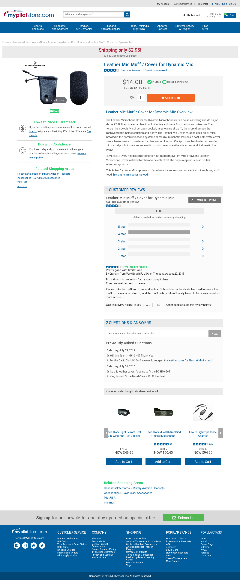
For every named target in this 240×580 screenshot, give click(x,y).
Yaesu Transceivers (176, 558)
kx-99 (203, 539)
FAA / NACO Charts (176, 539)
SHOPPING (133, 532)
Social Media (98, 541)
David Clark (172, 550)
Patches (205, 553)
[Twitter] (42, 545)
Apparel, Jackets (162, 27)
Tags (128, 565)
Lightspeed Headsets (177, 553)
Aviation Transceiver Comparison (143, 541)
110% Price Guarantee (103, 552)
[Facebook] (17, 545)
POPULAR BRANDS (178, 532)
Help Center (202, 4)
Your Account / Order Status (72, 544)
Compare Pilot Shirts (136, 552)
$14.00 (132, 82)
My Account (163, 4)
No (158, 305)
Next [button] (220, 433)
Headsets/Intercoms (24, 42)
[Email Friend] (54, 111)
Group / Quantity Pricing (104, 549)
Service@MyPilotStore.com (29, 538)
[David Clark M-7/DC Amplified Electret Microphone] (163, 412)
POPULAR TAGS (211, 532)
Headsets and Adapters (60, 27)
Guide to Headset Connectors (141, 544)
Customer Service (182, 4)
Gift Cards (62, 541)
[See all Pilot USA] (35, 68)
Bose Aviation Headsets (178, 541)
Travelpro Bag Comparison (140, 555)
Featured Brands (134, 562)
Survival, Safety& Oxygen (185, 27)
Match (33, 131)
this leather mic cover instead (130, 174)
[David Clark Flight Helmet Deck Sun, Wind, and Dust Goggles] (124, 412)
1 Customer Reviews (129, 70)
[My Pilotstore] (29, 531)
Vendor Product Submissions (100, 545)
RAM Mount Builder (136, 539)
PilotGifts (205, 27)
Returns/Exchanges (67, 539)
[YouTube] (34, 545)
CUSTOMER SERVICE (71, 532)
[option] (124, 433)
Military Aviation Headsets (54, 42)
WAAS (204, 550)
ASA (168, 544)
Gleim (169, 555)
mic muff (22, 186)
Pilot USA (76, 42)
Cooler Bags (207, 544)
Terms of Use (99, 558)
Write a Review (206, 199)
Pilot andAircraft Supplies (111, 27)
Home (6, 42)
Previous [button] (106, 433)
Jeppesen (171, 547)
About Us (96, 539)
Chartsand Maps (38, 27)
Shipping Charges (66, 550)
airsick (204, 541)
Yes (148, 305)
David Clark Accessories (47, 177)
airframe (205, 547)
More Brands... (173, 561)
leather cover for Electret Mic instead (190, 360)
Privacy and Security (102, 555)
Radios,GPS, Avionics (84, 27)
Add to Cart (172, 98)
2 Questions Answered (155, 70)
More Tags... (207, 555)
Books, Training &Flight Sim (139, 27)
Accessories (24, 177)
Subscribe (185, 518)
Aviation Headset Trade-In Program (139, 548)
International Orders (67, 553)
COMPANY (99, 532)
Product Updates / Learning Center (140, 558)
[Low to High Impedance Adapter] (203, 412)
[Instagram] (25, 545)
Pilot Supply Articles (67, 555)
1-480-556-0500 (224, 3)
